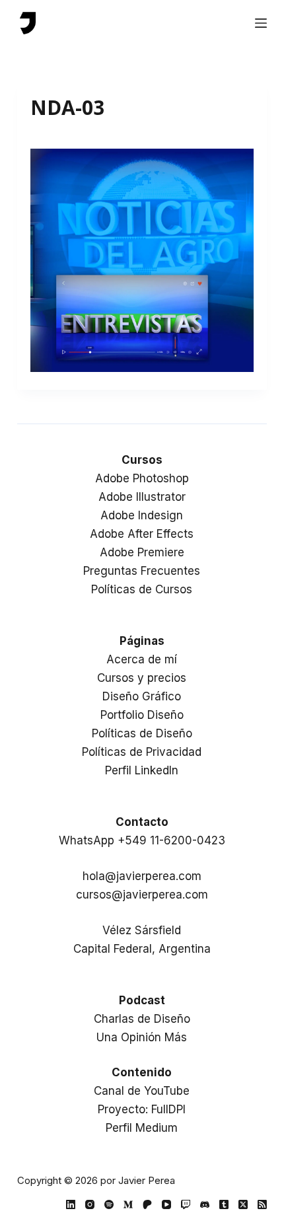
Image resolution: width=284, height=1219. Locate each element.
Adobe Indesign (141, 515)
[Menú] (261, 23)
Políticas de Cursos (141, 589)
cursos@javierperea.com (142, 894)
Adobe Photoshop (142, 478)
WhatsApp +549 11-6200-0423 (142, 840)
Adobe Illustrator (142, 496)
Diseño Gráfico (141, 696)
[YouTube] (166, 1204)
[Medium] (128, 1204)
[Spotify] (109, 1204)
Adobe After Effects (142, 533)
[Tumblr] (224, 1204)
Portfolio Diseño (142, 714)
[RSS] (262, 1204)
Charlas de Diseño (142, 1018)
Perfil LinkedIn (141, 770)
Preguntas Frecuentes (141, 570)
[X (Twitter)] (243, 1204)
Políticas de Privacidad (141, 751)
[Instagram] (89, 1204)
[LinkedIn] (70, 1204)
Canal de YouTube (142, 1090)
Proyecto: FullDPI (142, 1109)
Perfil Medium (142, 1127)
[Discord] (204, 1204)
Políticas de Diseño (142, 733)
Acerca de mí (141, 659)
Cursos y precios (141, 677)
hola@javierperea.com (142, 876)
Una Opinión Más (141, 1037)
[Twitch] (185, 1204)
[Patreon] (147, 1204)
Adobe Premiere (142, 552)
